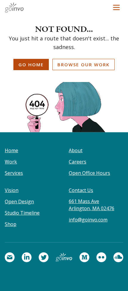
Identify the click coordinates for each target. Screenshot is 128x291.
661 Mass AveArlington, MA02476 (91, 205)
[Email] (10, 257)
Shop (10, 224)
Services (14, 173)
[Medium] (84, 257)
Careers (77, 161)
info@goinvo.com (88, 219)
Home (11, 150)
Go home (31, 64)
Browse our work (83, 64)
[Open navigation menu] (116, 7)
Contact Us (81, 190)
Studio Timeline (22, 213)
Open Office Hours (89, 173)
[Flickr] (101, 257)
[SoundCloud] (118, 257)
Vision (11, 190)
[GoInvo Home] (16, 7)
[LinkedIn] (27, 257)
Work (11, 161)
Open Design (19, 201)
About (75, 150)
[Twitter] (44, 257)
